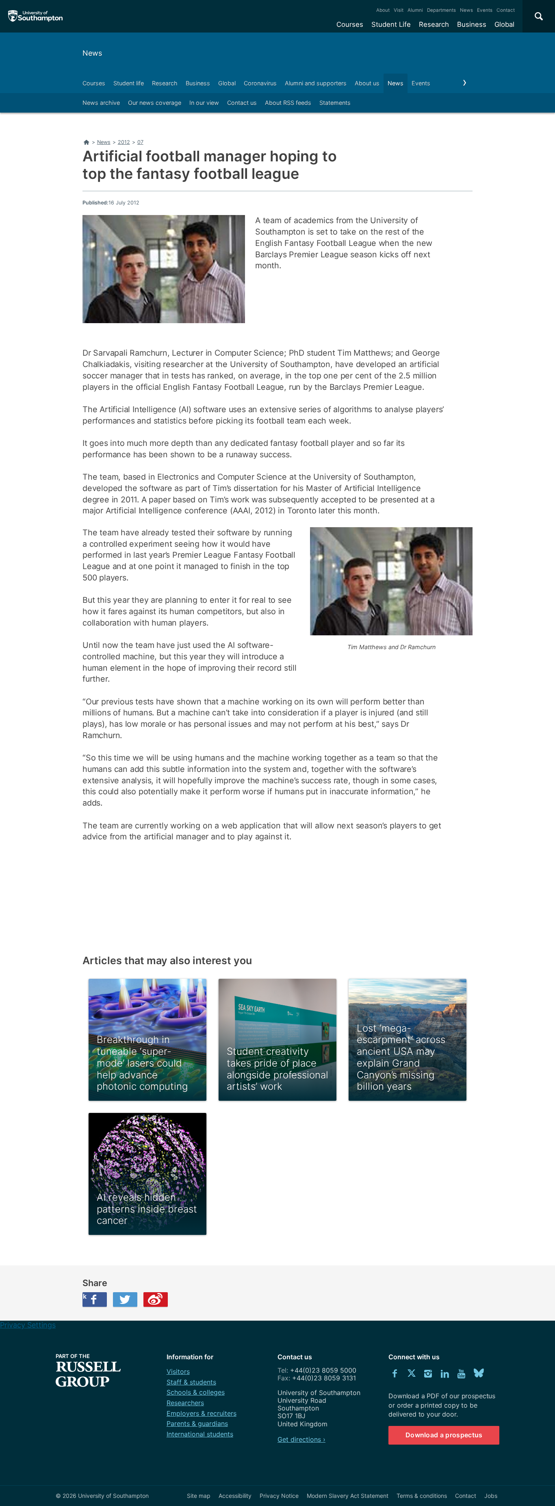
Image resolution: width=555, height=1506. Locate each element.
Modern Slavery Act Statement (347, 1495)
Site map (198, 1495)
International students (200, 1434)
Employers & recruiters (201, 1413)
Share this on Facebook (84, 1296)
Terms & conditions (422, 1495)
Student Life (391, 24)
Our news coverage (154, 102)
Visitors (178, 1371)
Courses (349, 24)
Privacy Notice (279, 1495)
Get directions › (301, 1439)
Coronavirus (260, 83)
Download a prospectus (444, 1435)
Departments (441, 10)
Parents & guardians (197, 1423)
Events (484, 10)
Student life (128, 83)
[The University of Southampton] (35, 16)
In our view (204, 102)
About (383, 10)
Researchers (185, 1403)
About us (367, 83)
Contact (505, 10)
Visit (398, 10)
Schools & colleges (196, 1392)
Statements (335, 102)
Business (471, 24)
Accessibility (235, 1495)
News (466, 10)
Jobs (490, 1495)
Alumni (415, 10)
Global (504, 24)
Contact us (242, 102)
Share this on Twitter (125, 1299)
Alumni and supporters (316, 83)
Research (434, 24)
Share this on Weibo (155, 1299)
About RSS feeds (288, 102)
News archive (101, 102)
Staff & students (191, 1382)
